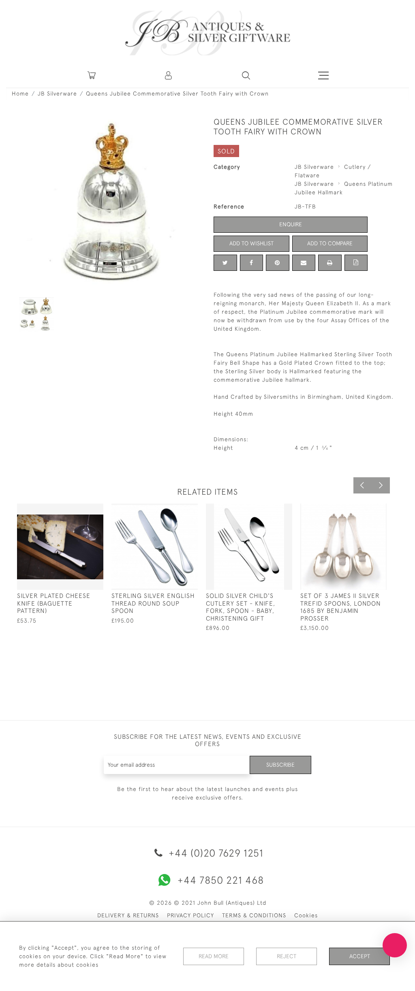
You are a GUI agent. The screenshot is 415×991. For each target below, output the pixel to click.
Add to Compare (330, 243)
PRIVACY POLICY (190, 915)
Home (20, 93)
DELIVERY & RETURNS (128, 915)
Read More (214, 956)
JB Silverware (57, 93)
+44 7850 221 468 (221, 880)
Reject (286, 956)
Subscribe (280, 764)
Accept (359, 956)
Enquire (290, 224)
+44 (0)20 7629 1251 (214, 853)
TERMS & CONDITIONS (254, 915)
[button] (169, 75)
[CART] (91, 75)
